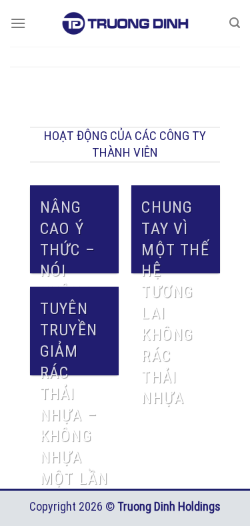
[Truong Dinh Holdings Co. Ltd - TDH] (125, 23)
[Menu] (18, 23)
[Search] (234, 23)
